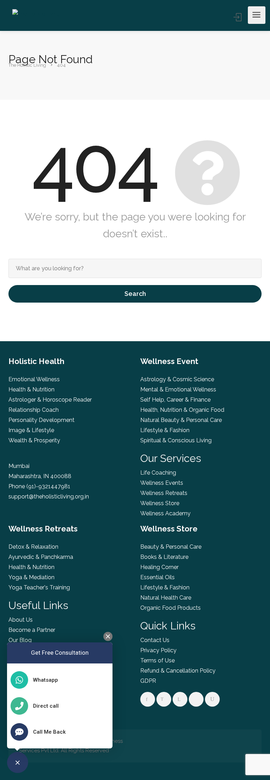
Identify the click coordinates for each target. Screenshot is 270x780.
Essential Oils (157, 577)
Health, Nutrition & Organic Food (182, 409)
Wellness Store (159, 503)
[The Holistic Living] (36, 15)
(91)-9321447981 (48, 486)
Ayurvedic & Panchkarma (40, 557)
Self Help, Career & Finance (175, 399)
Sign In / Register (238, 17)
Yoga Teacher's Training (39, 587)
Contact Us (154, 640)
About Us (20, 619)
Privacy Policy (158, 650)
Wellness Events (161, 483)
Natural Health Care (165, 597)
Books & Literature (164, 557)
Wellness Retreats (163, 493)
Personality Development (41, 420)
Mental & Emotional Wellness (178, 389)
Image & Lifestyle (31, 430)
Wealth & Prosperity (34, 440)
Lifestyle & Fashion (164, 430)
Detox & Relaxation (33, 546)
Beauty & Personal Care (170, 546)
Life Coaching (158, 472)
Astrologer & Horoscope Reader (50, 399)
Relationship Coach (33, 409)
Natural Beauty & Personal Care (181, 420)
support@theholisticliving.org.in (48, 496)
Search (135, 293)
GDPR (148, 680)
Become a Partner (31, 630)
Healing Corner (159, 567)
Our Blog (20, 640)
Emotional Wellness (34, 379)
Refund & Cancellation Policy (178, 670)
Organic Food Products (170, 607)
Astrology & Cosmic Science (177, 379)
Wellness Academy (165, 513)
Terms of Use (157, 660)
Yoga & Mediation (31, 577)
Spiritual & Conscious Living (176, 440)
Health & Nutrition (31, 389)
